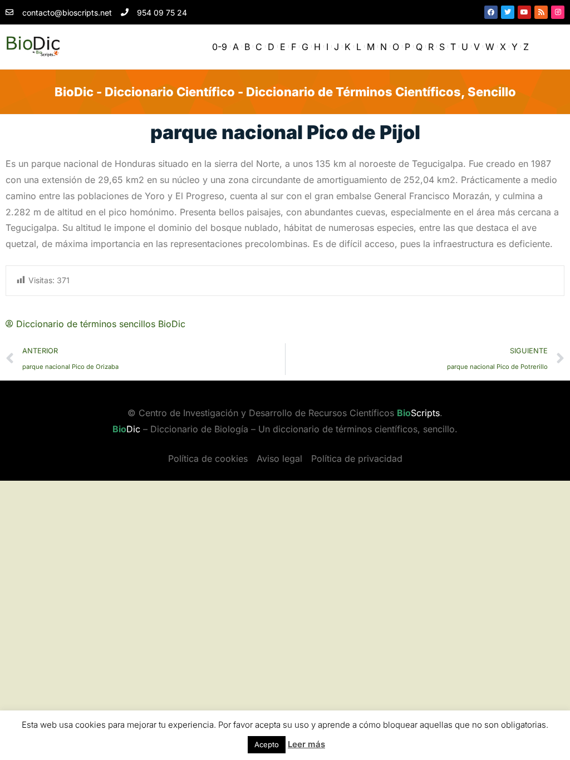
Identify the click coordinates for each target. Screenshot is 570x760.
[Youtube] (524, 12)
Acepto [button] (266, 744)
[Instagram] (557, 12)
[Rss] (541, 12)
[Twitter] (507, 12)
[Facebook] (491, 12)
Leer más (306, 744)
